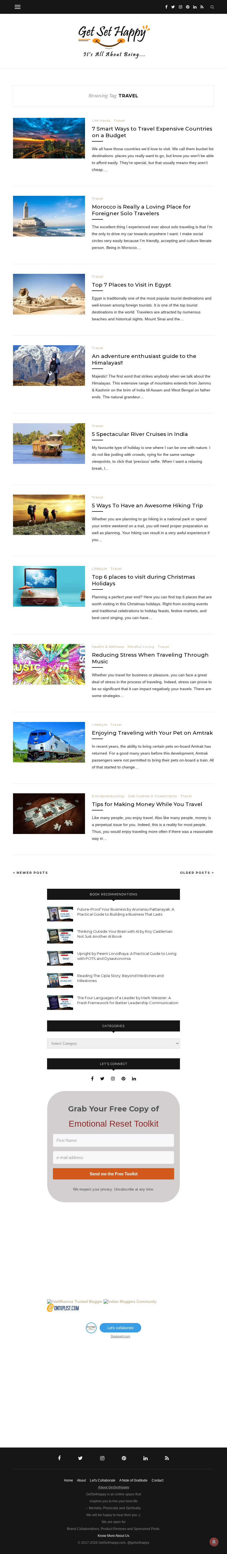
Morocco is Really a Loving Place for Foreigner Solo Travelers (141, 210)
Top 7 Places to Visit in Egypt (131, 285)
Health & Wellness (108, 647)
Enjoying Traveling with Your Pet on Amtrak (152, 733)
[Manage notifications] (214, 1541)
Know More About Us (113, 1536)
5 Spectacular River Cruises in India (140, 434)
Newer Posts (31, 873)
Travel (119, 120)
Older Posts (196, 873)
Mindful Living (141, 647)
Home (68, 1480)
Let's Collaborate (102, 1480)
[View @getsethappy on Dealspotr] (91, 1331)
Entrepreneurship (108, 796)
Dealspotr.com (120, 1336)
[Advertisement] (113, 1251)
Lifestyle (99, 568)
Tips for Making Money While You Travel (147, 804)
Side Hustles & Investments (152, 796)
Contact (157, 1480)
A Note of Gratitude (133, 1480)
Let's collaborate (120, 1327)
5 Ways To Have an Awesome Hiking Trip (147, 505)
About (81, 1480)
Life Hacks (101, 120)
